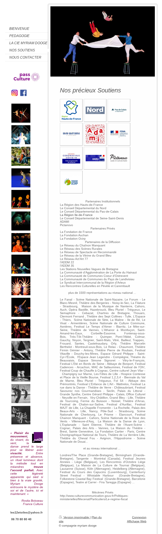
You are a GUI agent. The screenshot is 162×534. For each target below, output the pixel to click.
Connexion (139, 517)
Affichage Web (136, 521)
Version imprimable (76, 517)
